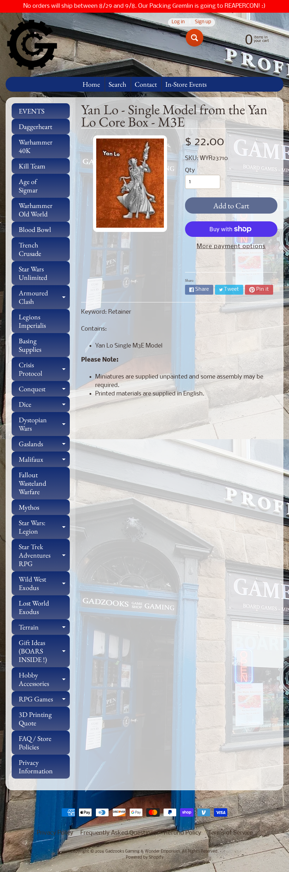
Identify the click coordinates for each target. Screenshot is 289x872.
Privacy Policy (55, 833)
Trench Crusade (30, 249)
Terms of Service (230, 833)
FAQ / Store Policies (35, 742)
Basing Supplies (30, 345)
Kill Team (32, 166)
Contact (146, 84)
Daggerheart (35, 126)
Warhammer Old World (36, 210)
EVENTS (31, 111)
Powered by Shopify (145, 857)
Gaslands (44, 445)
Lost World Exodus (34, 607)
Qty (190, 170)
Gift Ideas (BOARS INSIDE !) (44, 651)
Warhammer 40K (36, 146)
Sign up (203, 22)
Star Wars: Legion (44, 527)
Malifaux (44, 461)
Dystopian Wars (44, 424)
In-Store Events (186, 84)
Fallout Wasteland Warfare (32, 483)
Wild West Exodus (44, 584)
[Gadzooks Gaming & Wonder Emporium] (32, 44)
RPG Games (44, 700)
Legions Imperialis (32, 321)
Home (91, 84)
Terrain (44, 628)
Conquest (44, 390)
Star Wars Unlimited (33, 273)
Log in (178, 22)
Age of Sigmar (28, 186)
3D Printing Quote (35, 718)
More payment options (231, 246)
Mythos (29, 507)
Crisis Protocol (44, 369)
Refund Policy (182, 833)
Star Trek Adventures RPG (44, 555)
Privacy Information (36, 766)
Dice (44, 406)
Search (117, 84)
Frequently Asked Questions (118, 833)
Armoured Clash (44, 297)
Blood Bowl (35, 229)
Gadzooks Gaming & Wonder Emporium (142, 851)
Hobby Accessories (44, 679)
